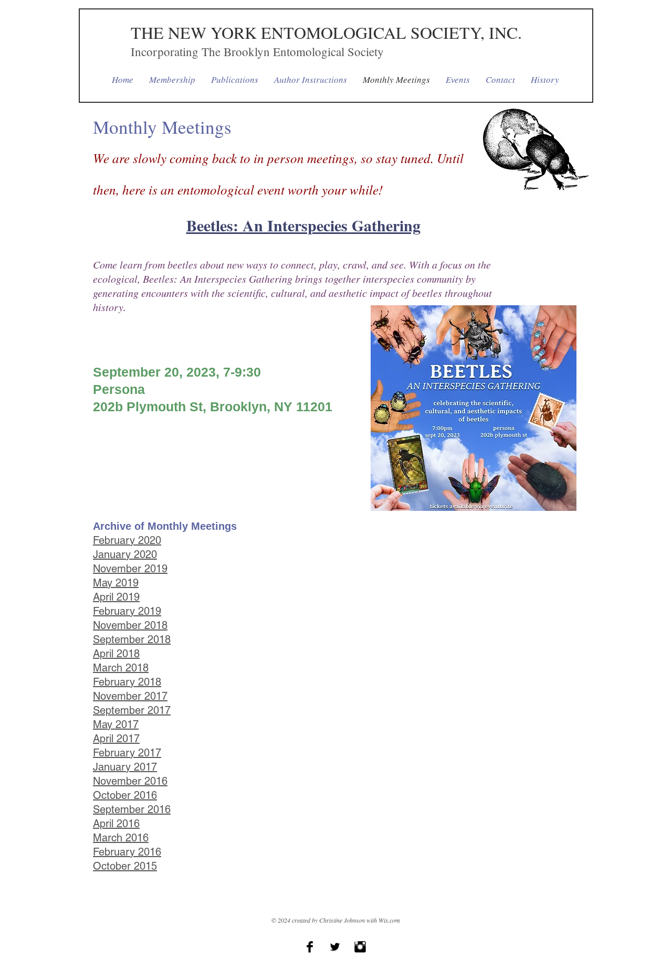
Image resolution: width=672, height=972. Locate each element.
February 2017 (127, 752)
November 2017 (130, 696)
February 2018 (127, 682)
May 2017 (116, 724)
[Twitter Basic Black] (335, 947)
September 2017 (132, 710)
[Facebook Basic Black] (310, 947)
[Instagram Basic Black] (360, 947)
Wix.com (389, 920)
